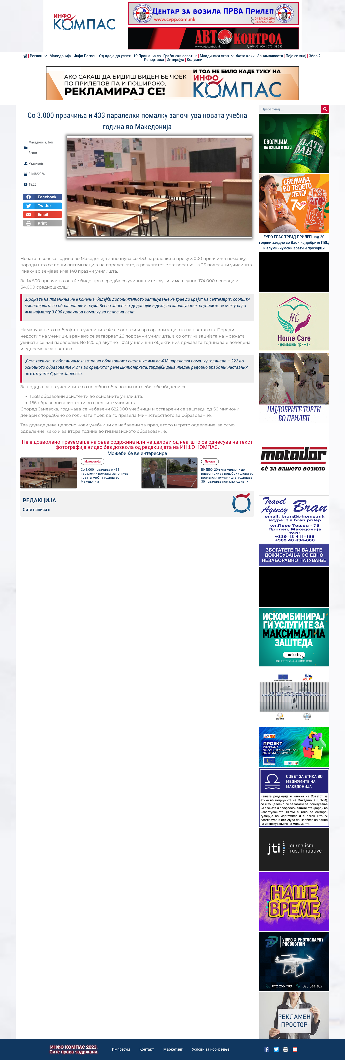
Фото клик (245, 56)
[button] (42, 197)
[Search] (325, 109)
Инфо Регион (84, 56)
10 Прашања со (147, 56)
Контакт (146, 1049)
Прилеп (210, 461)
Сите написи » (36, 509)
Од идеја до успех (115, 56)
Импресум (121, 1049)
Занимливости (270, 56)
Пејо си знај (296, 56)
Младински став (214, 56)
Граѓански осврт (177, 56)
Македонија (60, 56)
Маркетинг (173, 1049)
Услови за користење (210, 1049)
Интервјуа (175, 60)
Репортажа (154, 60)
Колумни (194, 60)
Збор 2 (315, 56)
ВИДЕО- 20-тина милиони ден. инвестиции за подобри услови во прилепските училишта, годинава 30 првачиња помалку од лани (227, 475)
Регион (36, 56)
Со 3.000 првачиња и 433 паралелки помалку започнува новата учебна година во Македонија (105, 475)
